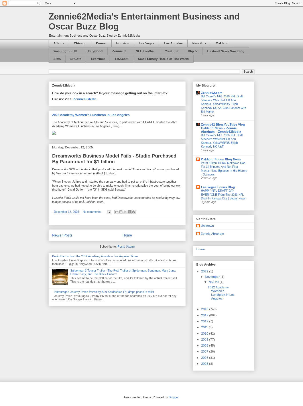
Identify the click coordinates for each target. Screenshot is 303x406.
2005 (205, 363)
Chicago (80, 43)
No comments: (92, 211)
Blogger (173, 397)
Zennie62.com (211, 93)
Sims (57, 59)
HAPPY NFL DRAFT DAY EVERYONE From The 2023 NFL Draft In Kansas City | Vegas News (223, 194)
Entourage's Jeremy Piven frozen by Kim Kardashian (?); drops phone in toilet (104, 292)
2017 (205, 315)
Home (127, 235)
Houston (122, 43)
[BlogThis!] (121, 212)
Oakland (222, 43)
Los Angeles (173, 43)
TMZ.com (121, 59)
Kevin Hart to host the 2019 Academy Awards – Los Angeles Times (95, 256)
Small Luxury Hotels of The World (163, 59)
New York (199, 43)
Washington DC (65, 51)
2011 (205, 327)
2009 (205, 339)
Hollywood (95, 51)
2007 (205, 351)
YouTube (171, 51)
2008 (205, 345)
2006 (205, 357)
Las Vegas (146, 43)
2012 (205, 321)
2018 (205, 309)
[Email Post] (108, 211)
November (212, 276)
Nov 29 (214, 282)
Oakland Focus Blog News (221, 159)
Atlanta (58, 43)
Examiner (98, 59)
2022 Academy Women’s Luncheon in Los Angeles (91, 115)
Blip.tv (193, 51)
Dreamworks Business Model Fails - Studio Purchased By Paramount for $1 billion (114, 158)
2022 (205, 271)
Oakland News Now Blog (225, 51)
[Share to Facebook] (129, 212)
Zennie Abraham (212, 233)
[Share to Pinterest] (133, 212)
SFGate (75, 59)
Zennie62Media (84, 99)
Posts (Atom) (126, 246)
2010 (205, 333)
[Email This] (116, 212)
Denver (101, 43)
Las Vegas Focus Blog (218, 187)
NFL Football (145, 51)
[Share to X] (125, 212)
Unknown (207, 225)
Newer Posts (62, 235)
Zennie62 (119, 51)
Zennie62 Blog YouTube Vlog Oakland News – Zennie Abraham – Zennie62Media (223, 128)
